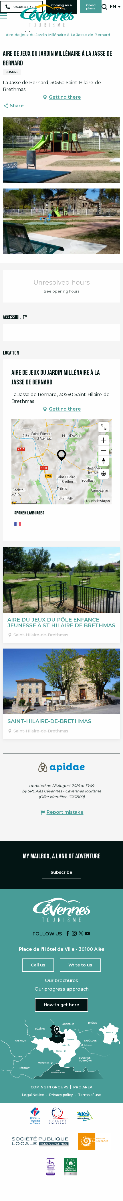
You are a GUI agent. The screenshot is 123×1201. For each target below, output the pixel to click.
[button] (104, 7)
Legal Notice (33, 1095)
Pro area (82, 1087)
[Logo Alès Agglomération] (85, 1115)
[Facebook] (68, 934)
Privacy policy (61, 1095)
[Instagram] (74, 934)
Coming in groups (49, 1087)
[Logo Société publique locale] (41, 1141)
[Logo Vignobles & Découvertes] (70, 1166)
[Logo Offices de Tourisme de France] (35, 1115)
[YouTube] (87, 934)
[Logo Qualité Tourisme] (58, 1115)
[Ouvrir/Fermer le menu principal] (3, 15)
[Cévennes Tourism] (47, 15)
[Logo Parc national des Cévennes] (94, 1141)
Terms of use (89, 1095)
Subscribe (61, 872)
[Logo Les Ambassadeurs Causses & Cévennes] (50, 1166)
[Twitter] (81, 934)
